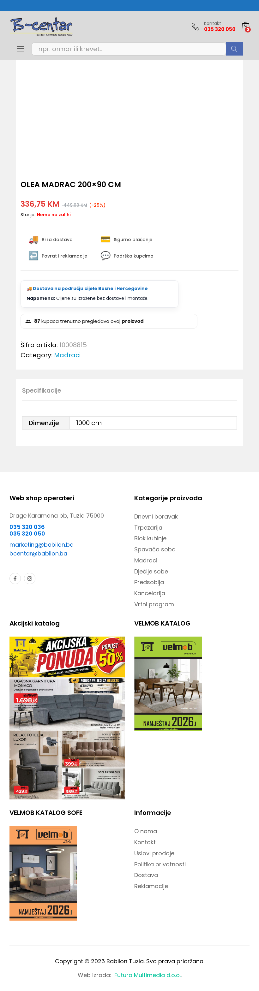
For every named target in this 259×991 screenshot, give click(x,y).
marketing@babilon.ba (41, 545)
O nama (145, 831)
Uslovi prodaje (154, 853)
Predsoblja (149, 582)
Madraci (67, 355)
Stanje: (28, 214)
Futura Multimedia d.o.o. (147, 975)
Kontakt (212, 23)
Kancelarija (149, 593)
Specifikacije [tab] (41, 391)
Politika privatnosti (160, 864)
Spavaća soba (155, 549)
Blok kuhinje (150, 538)
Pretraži (234, 49)
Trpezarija (148, 527)
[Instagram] (29, 578)
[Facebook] (15, 578)
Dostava (146, 875)
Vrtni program (154, 604)
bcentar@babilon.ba (38, 553)
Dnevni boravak (156, 516)
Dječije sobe (151, 571)
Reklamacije (151, 886)
